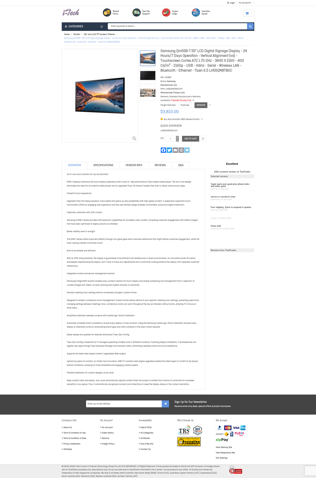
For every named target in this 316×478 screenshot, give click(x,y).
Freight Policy (108, 444)
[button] (148, 74)
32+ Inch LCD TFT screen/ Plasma (99, 34)
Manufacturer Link (168, 85)
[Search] (250, 26)
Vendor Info (134, 165)
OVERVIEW (74, 165)
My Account (107, 427)
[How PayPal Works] (230, 427)
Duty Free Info (147, 444)
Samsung (171, 81)
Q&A (181, 165)
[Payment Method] (222, 434)
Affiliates (68, 449)
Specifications (103, 165)
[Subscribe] (165, 403)
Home (67, 34)
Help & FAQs (146, 427)
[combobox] (180, 26)
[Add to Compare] (203, 139)
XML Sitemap (221, 458)
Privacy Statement (72, 444)
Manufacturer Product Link (172, 92)
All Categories (147, 433)
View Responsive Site (225, 452)
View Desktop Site (224, 447)
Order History (108, 433)
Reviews (160, 165)
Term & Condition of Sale (75, 438)
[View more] (210, 105)
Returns (105, 438)
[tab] (74, 165)
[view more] (193, 100)
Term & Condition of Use (75, 433)
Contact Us (146, 449)
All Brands (145, 438)
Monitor (76, 34)
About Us (68, 427)
